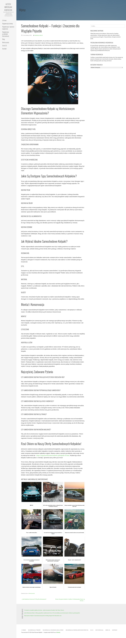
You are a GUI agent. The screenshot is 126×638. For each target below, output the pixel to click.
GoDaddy (58, 632)
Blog (3, 39)
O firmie (4, 20)
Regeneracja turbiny (7, 23)
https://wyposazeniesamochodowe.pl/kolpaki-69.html (52, 455)
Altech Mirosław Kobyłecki (8, 7)
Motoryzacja (5, 42)
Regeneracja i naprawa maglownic (8, 27)
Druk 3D (4, 45)
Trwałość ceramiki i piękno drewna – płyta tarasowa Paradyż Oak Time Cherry (44, 610)
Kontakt (4, 48)
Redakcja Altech (39, 35)
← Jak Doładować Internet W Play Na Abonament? (33, 599)
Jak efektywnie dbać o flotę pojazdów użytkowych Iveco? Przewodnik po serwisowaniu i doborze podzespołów (52, 613)
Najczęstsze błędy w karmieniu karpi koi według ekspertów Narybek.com (42, 615)
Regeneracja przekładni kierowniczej (5, 34)
